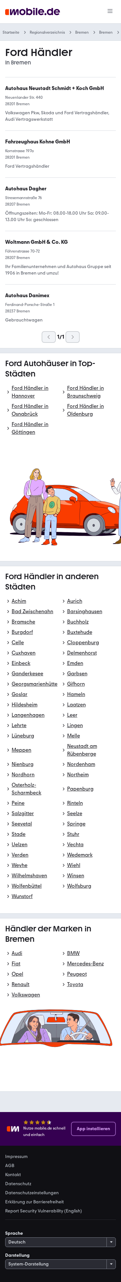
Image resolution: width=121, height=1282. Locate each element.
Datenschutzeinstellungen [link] (32, 1193)
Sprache (14, 1233)
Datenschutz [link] (18, 1183)
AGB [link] (9, 1165)
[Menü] (110, 11)
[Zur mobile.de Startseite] (32, 12)
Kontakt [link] (13, 1174)
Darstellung (17, 1255)
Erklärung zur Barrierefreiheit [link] (34, 1202)
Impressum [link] (16, 1156)
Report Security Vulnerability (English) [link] (43, 1211)
